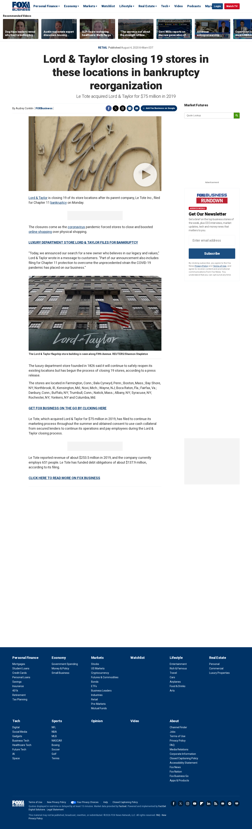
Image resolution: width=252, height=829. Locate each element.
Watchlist (108, 6)
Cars (172, 677)
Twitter (116, 108)
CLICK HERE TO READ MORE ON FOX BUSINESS (64, 478)
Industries (97, 695)
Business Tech (20, 740)
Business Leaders (101, 690)
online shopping (40, 232)
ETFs (94, 686)
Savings (17, 681)
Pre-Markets (98, 703)
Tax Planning (19, 699)
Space (16, 758)
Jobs (172, 731)
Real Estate (147, 6)
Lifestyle (125, 6)
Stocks (95, 664)
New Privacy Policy (56, 802)
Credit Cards (19, 672)
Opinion (97, 721)
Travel (173, 672)
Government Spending (65, 664)
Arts (172, 690)
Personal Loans (21, 677)
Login (217, 6)
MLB (54, 736)
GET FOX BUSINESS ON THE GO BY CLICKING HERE (67, 408)
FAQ (172, 745)
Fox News (175, 767)
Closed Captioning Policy (184, 758)
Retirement (19, 695)
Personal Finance (45, 6)
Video (178, 6)
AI (13, 753)
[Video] (95, 153)
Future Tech (19, 749)
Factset (123, 806)
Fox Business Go (179, 776)
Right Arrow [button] (245, 29)
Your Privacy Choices (88, 802)
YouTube (195, 803)
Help (105, 802)
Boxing (56, 745)
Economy (70, 6)
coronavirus (76, 227)
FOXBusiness (44, 108)
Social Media (19, 731)
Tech (164, 6)
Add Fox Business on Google (160, 108)
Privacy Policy (201, 266)
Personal (214, 664)
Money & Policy (60, 668)
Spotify (230, 803)
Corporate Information (183, 753)
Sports (57, 721)
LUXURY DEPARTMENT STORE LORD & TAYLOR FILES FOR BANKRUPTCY (83, 242)
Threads (123, 108)
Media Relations (179, 749)
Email (137, 108)
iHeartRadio (237, 803)
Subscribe (212, 253)
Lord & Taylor (38, 198)
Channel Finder (178, 727)
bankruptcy (58, 202)
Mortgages (18, 664)
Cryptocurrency (100, 672)
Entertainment (178, 664)
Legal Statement (55, 809)
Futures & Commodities (104, 677)
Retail (102, 47)
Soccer (56, 749)
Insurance (18, 686)
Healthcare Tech (21, 745)
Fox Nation (176, 771)
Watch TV (232, 6)
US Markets (98, 668)
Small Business (60, 672)
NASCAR (57, 740)
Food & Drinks (177, 686)
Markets (89, 6)
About (174, 721)
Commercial (216, 668)
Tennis (55, 758)
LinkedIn (209, 803)
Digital (16, 727)
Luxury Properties (219, 672)
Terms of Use (219, 266)
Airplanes (175, 681)
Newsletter (223, 803)
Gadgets (17, 736)
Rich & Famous (178, 668)
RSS (216, 803)
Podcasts (194, 6)
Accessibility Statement (183, 762)
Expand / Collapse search (208, 6)
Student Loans (20, 668)
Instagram (188, 803)
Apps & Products (179, 780)
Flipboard (202, 803)
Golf (54, 753)
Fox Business (21, 6)
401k (15, 690)
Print (130, 108)
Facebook (109, 108)
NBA (54, 731)
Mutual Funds (99, 708)
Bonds (95, 681)
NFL (54, 727)
